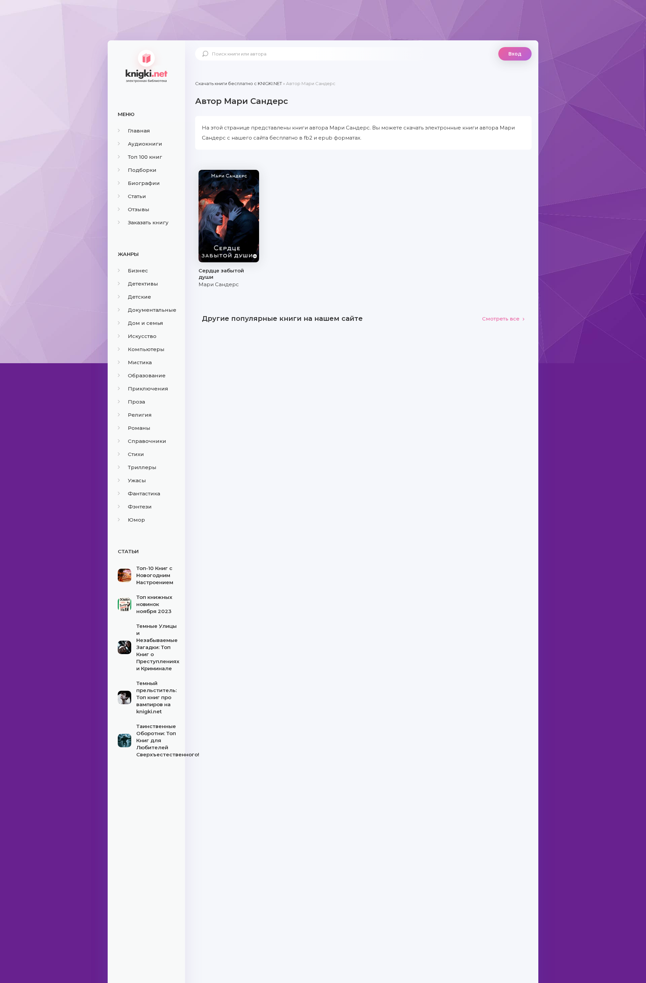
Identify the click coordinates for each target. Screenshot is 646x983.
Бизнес (138, 270)
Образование (147, 375)
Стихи (136, 454)
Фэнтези (140, 506)
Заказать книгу (148, 222)
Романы (139, 428)
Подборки (142, 170)
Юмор (136, 520)
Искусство (142, 336)
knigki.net (146, 65)
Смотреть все (500, 318)
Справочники (147, 441)
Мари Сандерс (219, 284)
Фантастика (144, 493)
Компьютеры (146, 349)
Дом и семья (145, 323)
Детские (139, 297)
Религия (140, 415)
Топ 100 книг (145, 157)
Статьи (137, 196)
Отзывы (138, 209)
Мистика (140, 362)
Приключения (148, 388)
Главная (139, 130)
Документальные (152, 310)
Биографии (144, 183)
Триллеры (142, 467)
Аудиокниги (145, 144)
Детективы (143, 283)
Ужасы (137, 480)
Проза (136, 402)
